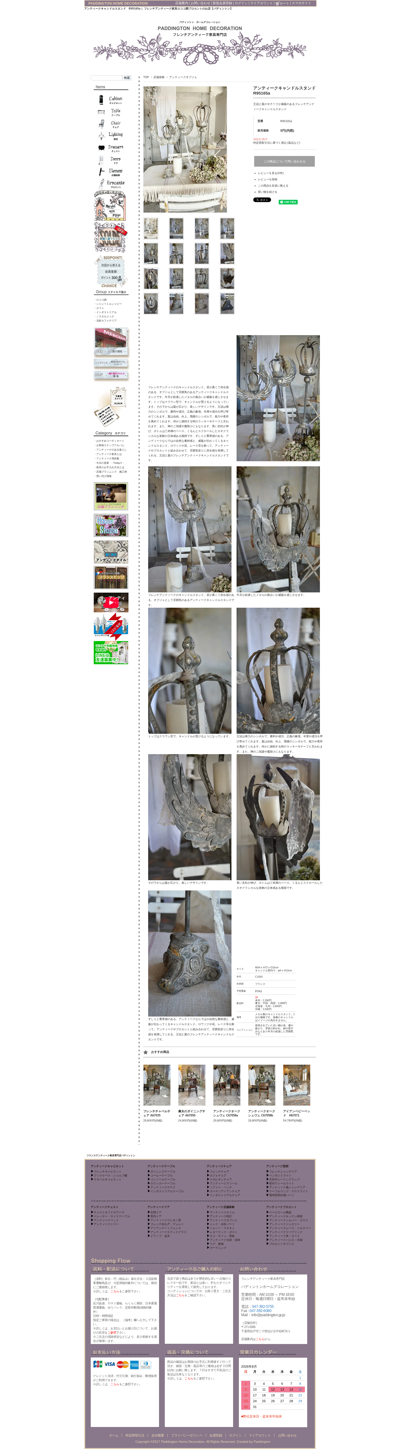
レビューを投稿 (267, 179)
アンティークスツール (224, 1183)
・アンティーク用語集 (106, 458)
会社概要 (157, 1435)
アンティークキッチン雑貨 (286, 1216)
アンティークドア (158, 1207)
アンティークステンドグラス (168, 1232)
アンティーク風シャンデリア (287, 1187)
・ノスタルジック (104, 316)
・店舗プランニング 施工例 (110, 471)
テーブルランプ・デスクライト (288, 1191)
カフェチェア (218, 1175)
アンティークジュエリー (284, 1224)
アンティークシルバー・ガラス (288, 1220)
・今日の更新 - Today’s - (109, 462)
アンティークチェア (219, 1166)
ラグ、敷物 (217, 1244)
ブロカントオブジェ (281, 1244)
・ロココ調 (100, 299)
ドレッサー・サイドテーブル (112, 1216)
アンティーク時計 (221, 1216)
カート (284, 3)
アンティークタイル (222, 1212)
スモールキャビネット (108, 1179)
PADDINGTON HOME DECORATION (118, 3)
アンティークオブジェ (183, 77)
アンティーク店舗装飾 (220, 1207)
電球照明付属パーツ (281, 1195)
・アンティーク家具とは (108, 454)
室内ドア (156, 1216)
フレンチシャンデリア (283, 1171)
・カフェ (99, 308)
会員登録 (215, 1435)
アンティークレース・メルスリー (290, 1228)
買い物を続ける (267, 192)
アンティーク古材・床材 (225, 1240)
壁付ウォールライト (281, 1183)
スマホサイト (301, 3)
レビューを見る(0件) (271, 173)
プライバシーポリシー (186, 1435)
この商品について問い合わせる (284, 161)
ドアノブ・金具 (160, 1236)
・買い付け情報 (103, 476)
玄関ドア (156, 1212)
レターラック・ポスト (224, 1232)
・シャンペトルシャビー (108, 303)
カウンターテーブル (162, 1183)
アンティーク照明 (277, 1166)
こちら (114, 1291)
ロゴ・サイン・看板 (222, 1236)
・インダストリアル (105, 312)
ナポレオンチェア (221, 1179)
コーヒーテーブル (161, 1175)
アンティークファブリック (286, 1232)
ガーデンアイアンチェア (225, 1191)
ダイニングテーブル (162, 1171)
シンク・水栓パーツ (222, 1224)
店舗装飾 (159, 77)
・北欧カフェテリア (105, 320)
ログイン (241, 3)
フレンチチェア (219, 1171)
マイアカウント (261, 3)
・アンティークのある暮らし (110, 449)
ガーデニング (218, 1247)
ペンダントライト (280, 1175)
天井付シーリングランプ (284, 1179)
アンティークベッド (106, 1220)
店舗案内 (181, 3)
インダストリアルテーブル (167, 1191)
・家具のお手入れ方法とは (109, 467)
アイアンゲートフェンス (165, 1228)
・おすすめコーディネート (109, 440)
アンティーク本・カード (284, 1236)
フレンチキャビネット (108, 1171)
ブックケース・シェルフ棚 (110, 1175)
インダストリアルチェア (225, 1195)
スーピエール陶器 (280, 1212)
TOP (146, 77)
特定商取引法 (134, 1435)
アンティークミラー (106, 1224)
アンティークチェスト (105, 1207)
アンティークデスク (162, 1187)
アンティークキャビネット (107, 1166)
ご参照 (112, 1332)
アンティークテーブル (161, 1166)
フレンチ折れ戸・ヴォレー (167, 1224)
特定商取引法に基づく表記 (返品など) (276, 142)
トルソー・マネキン (222, 1228)
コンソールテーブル (162, 1179)
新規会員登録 (222, 3)
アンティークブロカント (281, 1207)
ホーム (114, 1435)
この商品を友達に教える (273, 185)
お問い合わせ (200, 3)
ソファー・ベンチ (221, 1187)
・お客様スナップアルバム (109, 445)
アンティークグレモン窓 (165, 1220)
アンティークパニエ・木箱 (286, 1240)
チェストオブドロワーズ (109, 1212)
